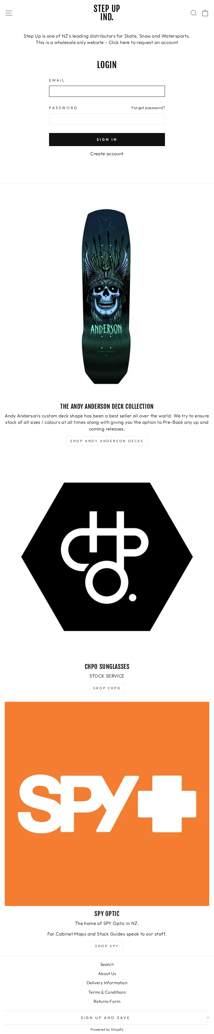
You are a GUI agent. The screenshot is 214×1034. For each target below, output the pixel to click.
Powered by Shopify (107, 1029)
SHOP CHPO (107, 688)
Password (63, 107)
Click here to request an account (143, 42)
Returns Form (107, 1001)
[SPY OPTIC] (107, 804)
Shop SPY (107, 946)
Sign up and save (106, 1017)
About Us (107, 973)
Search (107, 964)
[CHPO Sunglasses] (107, 557)
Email (57, 80)
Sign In (107, 139)
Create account (107, 153)
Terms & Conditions (107, 992)
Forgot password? (148, 107)
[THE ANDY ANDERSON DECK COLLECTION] (107, 297)
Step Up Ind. (107, 13)
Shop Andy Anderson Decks (107, 441)
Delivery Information (107, 982)
